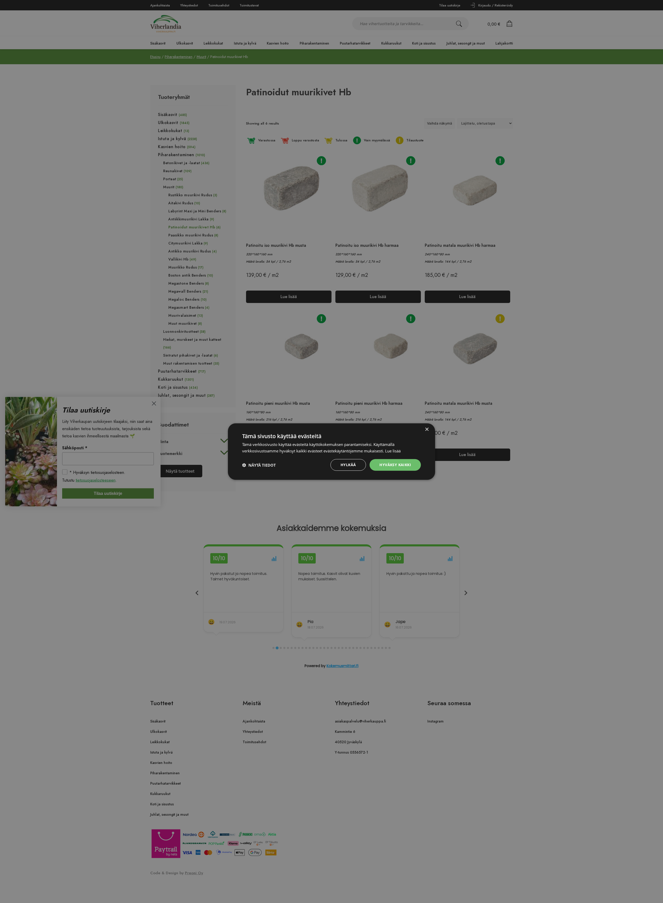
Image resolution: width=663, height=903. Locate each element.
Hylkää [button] (348, 464)
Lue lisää (393, 450)
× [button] (427, 429)
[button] (259, 465)
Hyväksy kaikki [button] (395, 464)
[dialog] (331, 451)
